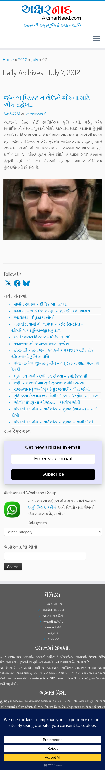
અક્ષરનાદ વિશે (53, 627)
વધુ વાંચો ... (12, 684)
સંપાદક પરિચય (53, 604)
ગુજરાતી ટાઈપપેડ (53, 621)
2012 (22, 59)
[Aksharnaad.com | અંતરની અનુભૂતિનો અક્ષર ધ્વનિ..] (52, 12)
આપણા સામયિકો (53, 616)
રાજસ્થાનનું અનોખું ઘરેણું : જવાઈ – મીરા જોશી (52, 389)
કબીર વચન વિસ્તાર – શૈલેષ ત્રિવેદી (43, 337)
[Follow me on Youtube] (8, 40)
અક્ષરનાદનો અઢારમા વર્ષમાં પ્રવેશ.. (42, 343)
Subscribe (53, 474)
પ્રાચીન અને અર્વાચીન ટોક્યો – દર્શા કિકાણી (50, 376)
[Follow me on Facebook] (5, 40)
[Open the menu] (96, 38)
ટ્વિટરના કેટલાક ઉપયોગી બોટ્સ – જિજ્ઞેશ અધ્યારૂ (56, 396)
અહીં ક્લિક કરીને (41, 507)
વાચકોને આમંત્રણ (53, 610)
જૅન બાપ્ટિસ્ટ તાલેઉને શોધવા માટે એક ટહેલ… (47, 101)
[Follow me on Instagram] (7, 40)
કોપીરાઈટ (53, 639)
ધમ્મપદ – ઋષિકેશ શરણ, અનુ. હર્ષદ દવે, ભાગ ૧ (52, 311)
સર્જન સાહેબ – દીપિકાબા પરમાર (40, 304)
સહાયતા (53, 633)
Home (8, 59)
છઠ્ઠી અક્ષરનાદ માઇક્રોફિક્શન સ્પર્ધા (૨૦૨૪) (50, 382)
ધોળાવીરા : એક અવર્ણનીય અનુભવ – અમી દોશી (53, 422)
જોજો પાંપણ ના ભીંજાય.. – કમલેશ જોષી (47, 402)
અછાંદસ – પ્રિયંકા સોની (34, 317)
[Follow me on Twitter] (4, 40)
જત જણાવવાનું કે (35, 113)
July (34, 59)
